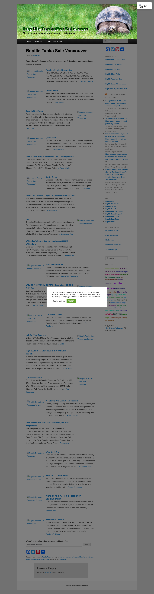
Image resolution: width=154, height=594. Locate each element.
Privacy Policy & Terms (54, 41)
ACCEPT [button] (71, 301)
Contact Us (38, 41)
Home (29, 41)
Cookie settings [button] (59, 301)
